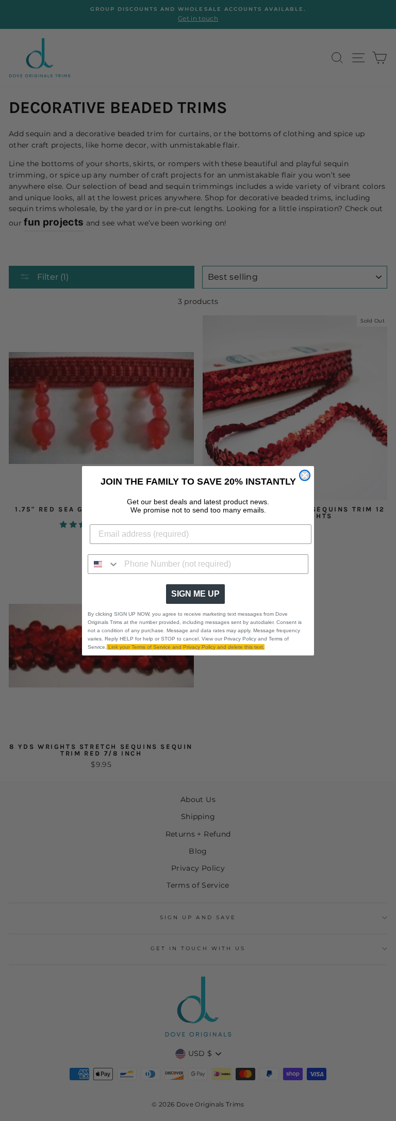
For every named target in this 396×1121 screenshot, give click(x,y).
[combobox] (103, 564)
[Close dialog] (305, 475)
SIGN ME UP (195, 593)
